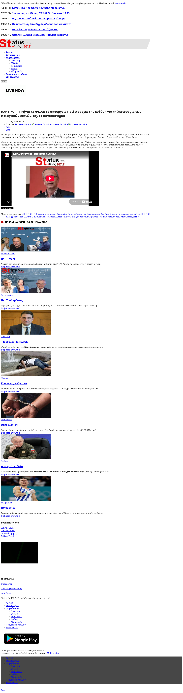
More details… (121, 3)
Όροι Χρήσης (7, 584)
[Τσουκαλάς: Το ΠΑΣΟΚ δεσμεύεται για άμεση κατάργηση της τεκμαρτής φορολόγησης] (26, 333)
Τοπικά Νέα (6, 419)
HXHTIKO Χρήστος (12, 300)
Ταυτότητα (6, 593)
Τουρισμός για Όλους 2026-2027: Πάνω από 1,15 (41, 13)
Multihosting (53, 653)
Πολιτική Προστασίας (11, 588)
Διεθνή (4, 461)
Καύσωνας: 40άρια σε (14, 383)
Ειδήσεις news (8, 253)
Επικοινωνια (12, 627)
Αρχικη (9, 602)
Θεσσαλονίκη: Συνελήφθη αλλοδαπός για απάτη (41, 24)
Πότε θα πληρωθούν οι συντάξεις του (35, 29)
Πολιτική (5, 336)
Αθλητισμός (6, 502)
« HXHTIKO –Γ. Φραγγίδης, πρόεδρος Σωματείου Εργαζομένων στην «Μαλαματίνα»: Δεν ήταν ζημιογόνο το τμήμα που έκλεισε (81, 214)
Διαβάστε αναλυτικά (10, 266)
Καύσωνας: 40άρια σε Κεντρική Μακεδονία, (38, 7)
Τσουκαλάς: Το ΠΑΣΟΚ (14, 341)
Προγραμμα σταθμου (16, 624)
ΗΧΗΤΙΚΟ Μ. (8, 258)
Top (3, 690)
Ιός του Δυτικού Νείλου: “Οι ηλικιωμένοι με (38, 18)
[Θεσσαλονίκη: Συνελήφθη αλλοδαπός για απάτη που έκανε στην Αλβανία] (26, 417)
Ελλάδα (4, 378)
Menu (4, 82)
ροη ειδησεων (12, 663)
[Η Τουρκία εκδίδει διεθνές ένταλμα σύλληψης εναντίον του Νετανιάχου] (26, 458)
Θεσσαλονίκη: (9, 424)
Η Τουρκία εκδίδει (12, 466)
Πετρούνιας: (8, 507)
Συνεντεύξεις (7, 295)
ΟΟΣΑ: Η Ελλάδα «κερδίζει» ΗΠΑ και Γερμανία (40, 34)
